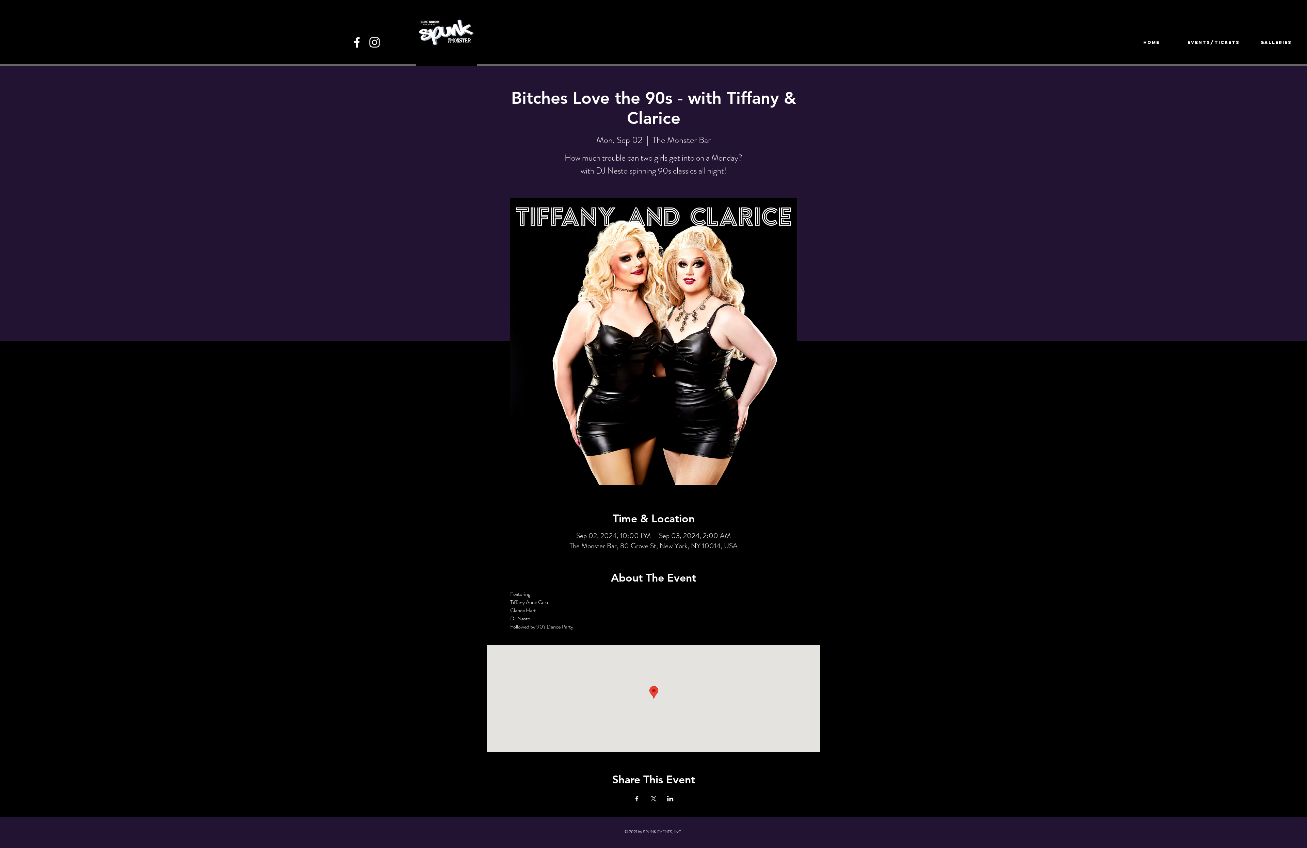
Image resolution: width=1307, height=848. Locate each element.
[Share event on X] (653, 798)
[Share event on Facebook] (637, 798)
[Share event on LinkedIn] (670, 798)
